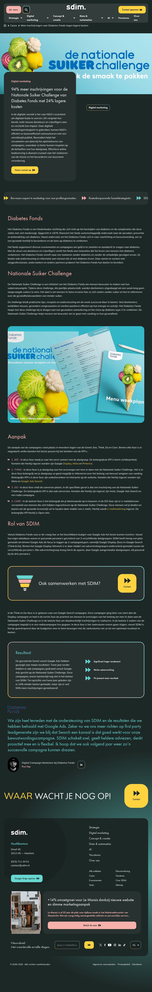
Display (67, 463)
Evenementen (95, 880)
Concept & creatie (58, 17)
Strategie (14, 17)
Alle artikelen (95, 871)
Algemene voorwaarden (104, 964)
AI (109, 17)
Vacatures (123, 17)
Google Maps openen (25, 878)
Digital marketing (32, 17)
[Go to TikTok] (124, 945)
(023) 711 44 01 (20, 861)
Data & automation (86, 17)
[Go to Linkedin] (119, 945)
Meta (76, 463)
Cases (13, 25)
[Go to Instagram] (115, 945)
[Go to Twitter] (100, 945)
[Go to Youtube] (109, 945)
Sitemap (119, 885)
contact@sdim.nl (20, 865)
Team (91, 885)
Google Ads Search (31, 481)
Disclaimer (137, 964)
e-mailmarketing (116, 508)
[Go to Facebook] (105, 945)
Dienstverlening (123, 871)
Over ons (136, 17)
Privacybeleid (124, 964)
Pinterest (87, 463)
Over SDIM (121, 880)
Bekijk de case (90, 925)
